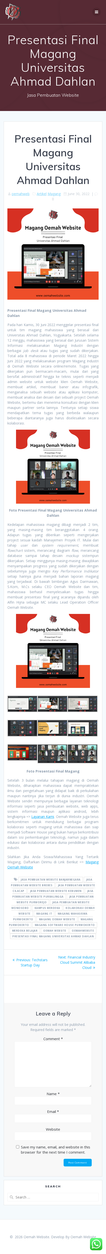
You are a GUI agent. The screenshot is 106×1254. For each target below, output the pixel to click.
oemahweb (21, 193)
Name (53, 1093)
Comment (53, 1038)
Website (53, 1129)
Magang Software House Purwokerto (65, 925)
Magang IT (44, 913)
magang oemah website (57, 919)
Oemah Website (83, 1237)
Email (53, 1111)
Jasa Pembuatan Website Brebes (51, 882)
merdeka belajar (25, 930)
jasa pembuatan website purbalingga (52, 893)
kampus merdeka (47, 908)
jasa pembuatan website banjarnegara (51, 879)
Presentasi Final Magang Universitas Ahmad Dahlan (53, 936)
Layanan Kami (42, 816)
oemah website (54, 930)
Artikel (42, 193)
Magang (54, 193)
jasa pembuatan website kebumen (56, 891)
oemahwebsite (83, 930)
